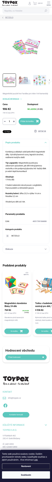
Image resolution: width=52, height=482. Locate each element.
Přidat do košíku (27, 121)
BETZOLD (15, 236)
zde (36, 460)
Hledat (45, 11)
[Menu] (48, 3)
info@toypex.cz (14, 398)
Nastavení (26, 466)
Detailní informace (11, 99)
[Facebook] (5, 405)
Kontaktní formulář (16, 415)
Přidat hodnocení (14, 357)
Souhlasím (26, 475)
